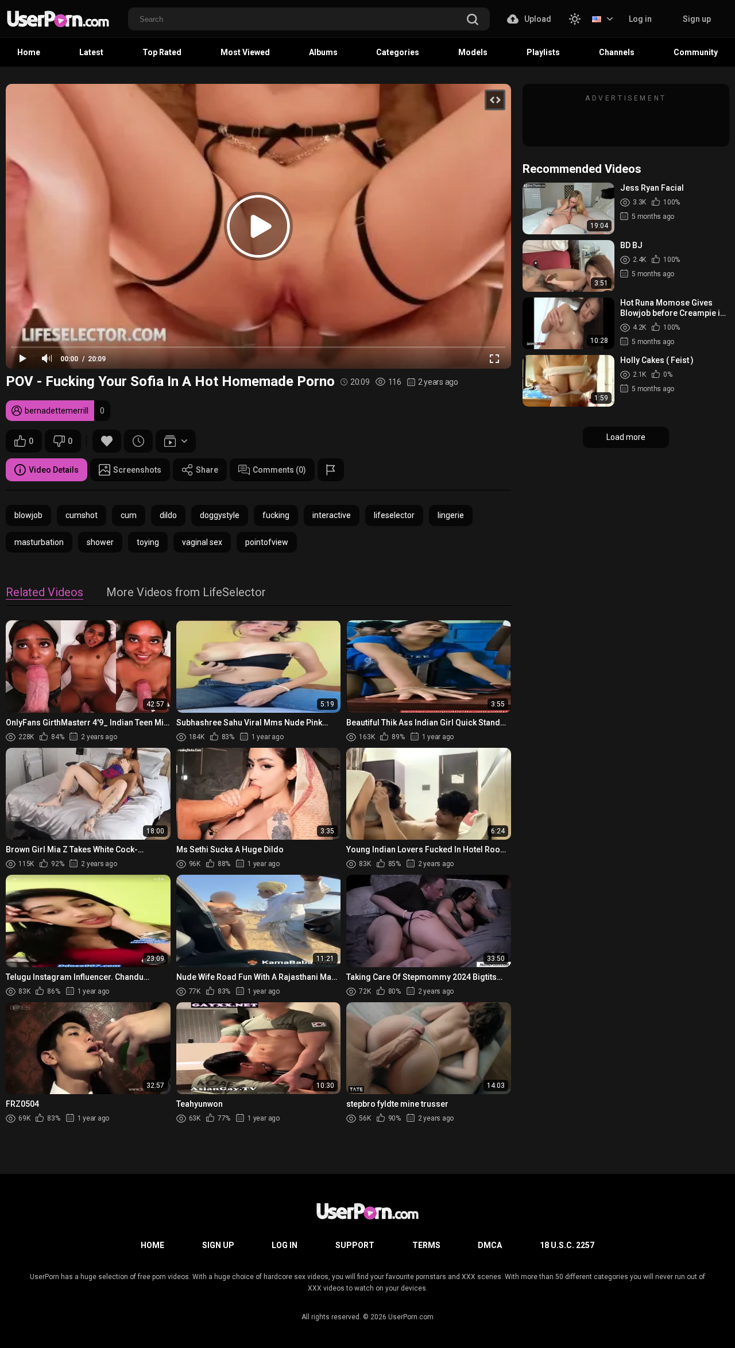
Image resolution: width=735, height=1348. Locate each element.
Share (207, 469)
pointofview (266, 542)
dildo (168, 515)
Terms (426, 1245)
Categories (397, 52)
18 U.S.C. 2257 (567, 1245)
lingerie (451, 515)
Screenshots (137, 469)
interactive (331, 515)
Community (696, 52)
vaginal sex (202, 542)
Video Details (54, 469)
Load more (625, 437)
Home (28, 52)
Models (473, 52)
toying (148, 542)
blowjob (28, 515)
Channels (617, 52)
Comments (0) (279, 469)
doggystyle (219, 515)
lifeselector (394, 515)
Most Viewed (245, 52)
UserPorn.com (411, 1317)
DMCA (490, 1245)
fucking (275, 515)
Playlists (543, 52)
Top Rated (161, 52)
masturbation (39, 542)
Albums (323, 52)
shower (100, 542)
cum (129, 515)
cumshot (81, 515)
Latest (91, 52)
